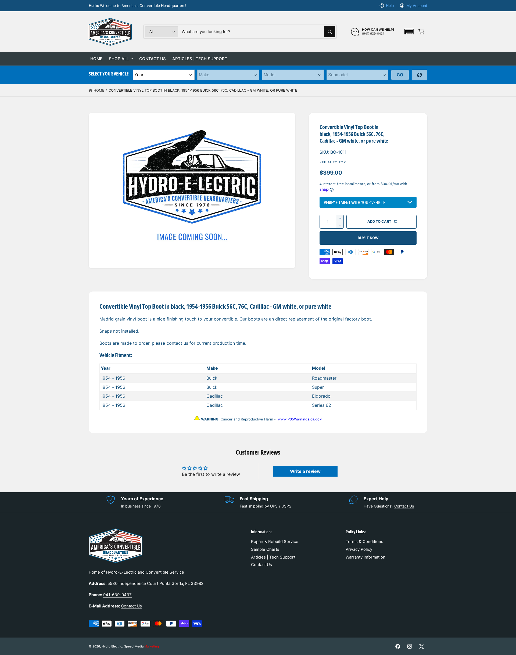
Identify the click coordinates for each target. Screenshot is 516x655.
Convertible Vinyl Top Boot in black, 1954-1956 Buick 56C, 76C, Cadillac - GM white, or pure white (203, 90)
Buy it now (368, 238)
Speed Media (141, 646)
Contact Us (404, 506)
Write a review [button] (305, 471)
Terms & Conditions (364, 541)
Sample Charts (265, 549)
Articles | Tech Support (273, 557)
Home (99, 90)
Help (390, 5)
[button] (409, 31)
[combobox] (258, 32)
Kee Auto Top (333, 162)
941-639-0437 (117, 594)
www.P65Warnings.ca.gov (299, 419)
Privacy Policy (359, 549)
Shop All (119, 58)
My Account (416, 5)
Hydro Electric (112, 646)
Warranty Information (365, 557)
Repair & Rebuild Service (274, 541)
